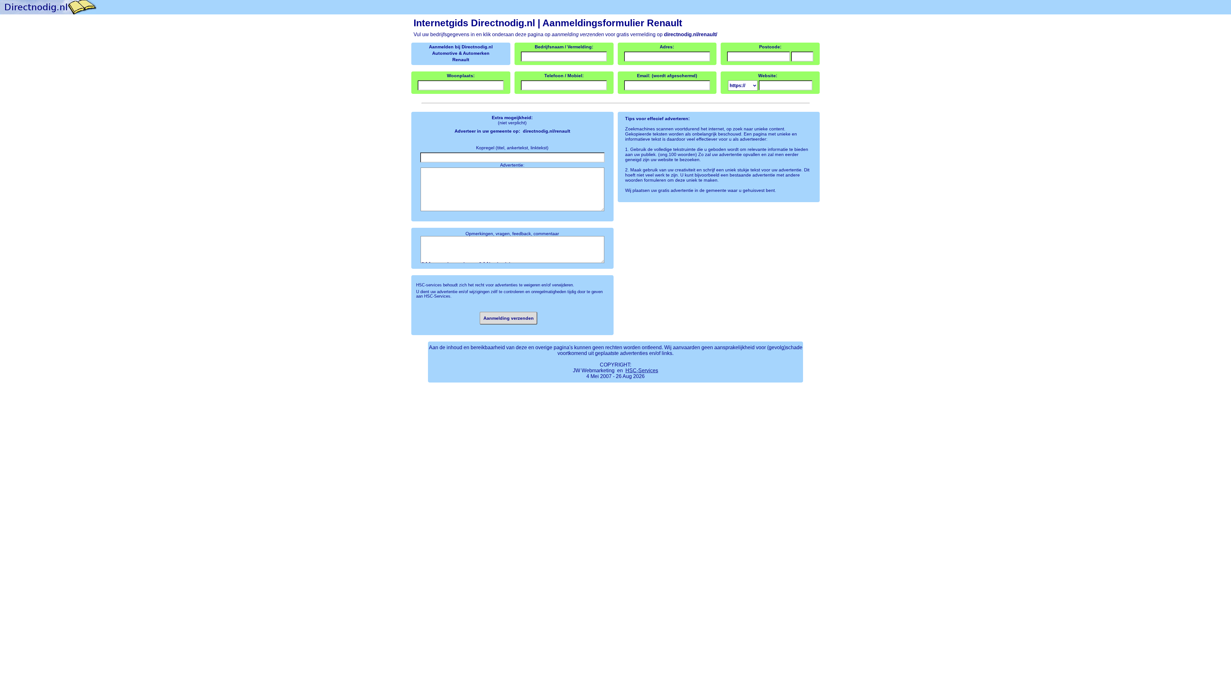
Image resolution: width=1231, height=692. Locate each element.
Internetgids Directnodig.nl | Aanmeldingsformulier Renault (548, 23)
